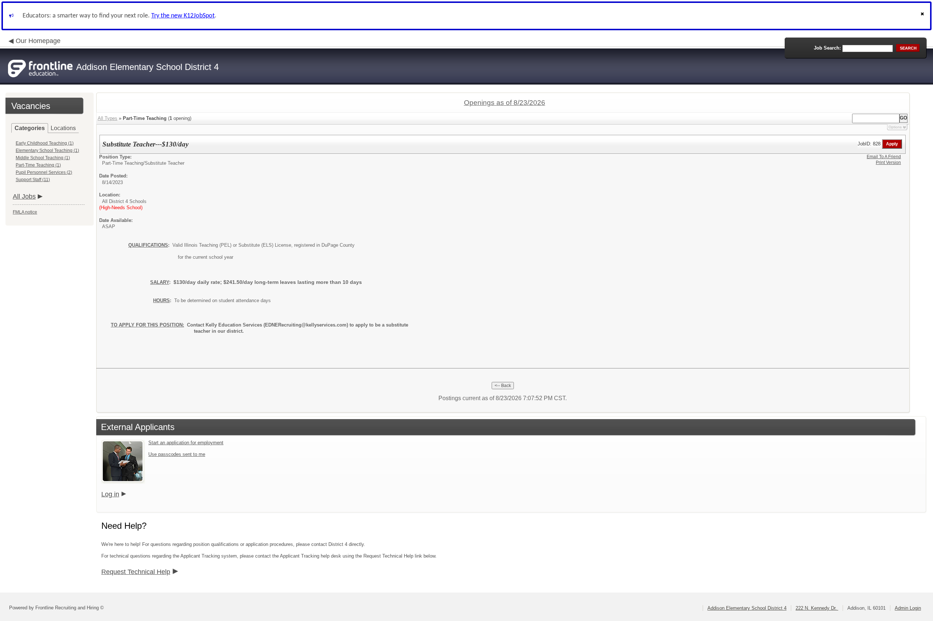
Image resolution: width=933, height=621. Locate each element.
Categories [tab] (30, 128)
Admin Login (908, 608)
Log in (110, 494)
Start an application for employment (185, 442)
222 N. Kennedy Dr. (817, 608)
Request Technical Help (135, 572)
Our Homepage (38, 40)
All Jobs (24, 196)
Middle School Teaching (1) (43, 157)
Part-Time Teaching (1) (38, 165)
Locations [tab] (63, 128)
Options (895, 127)
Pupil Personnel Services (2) (44, 172)
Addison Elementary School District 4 (746, 608)
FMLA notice (25, 212)
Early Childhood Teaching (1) (45, 143)
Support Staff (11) (33, 179)
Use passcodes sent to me (176, 454)
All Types (107, 118)
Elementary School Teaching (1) (47, 150)
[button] (923, 16)
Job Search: (827, 48)
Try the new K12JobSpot (183, 15)
